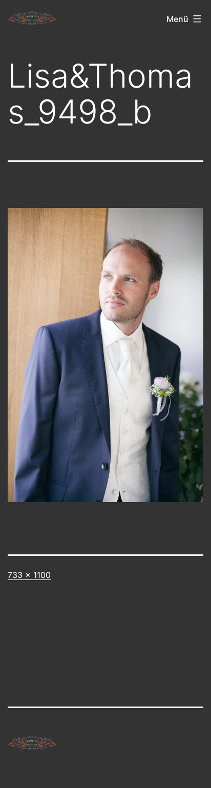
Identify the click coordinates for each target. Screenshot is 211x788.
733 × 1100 (29, 575)
